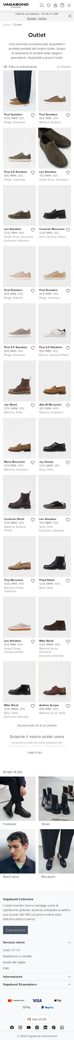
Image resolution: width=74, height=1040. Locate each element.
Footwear (9, 824)
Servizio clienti (14, 942)
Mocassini (48, 876)
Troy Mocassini (13, 580)
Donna (31, 18)
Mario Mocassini (14, 462)
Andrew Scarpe (49, 705)
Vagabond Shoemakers (20, 984)
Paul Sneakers (13, 114)
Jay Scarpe (46, 462)
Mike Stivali (46, 641)
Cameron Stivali (14, 519)
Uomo (42, 18)
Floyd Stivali (46, 580)
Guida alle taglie (14, 962)
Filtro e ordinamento (23, 67)
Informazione (12, 976)
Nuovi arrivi (11, 876)
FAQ (6, 968)
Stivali (46, 824)
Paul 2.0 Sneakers (15, 172)
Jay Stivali (10, 404)
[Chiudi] (70, 16)
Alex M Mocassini (50, 404)
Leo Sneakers (48, 172)
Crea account (15, 930)
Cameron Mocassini (52, 229)
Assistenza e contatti (17, 956)
